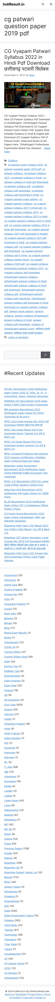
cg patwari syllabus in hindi (26, 177)
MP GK (8, 829)
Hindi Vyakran (12, 733)
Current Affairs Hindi (16, 656)
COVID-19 (9, 647)
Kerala (7, 786)
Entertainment (12, 676)
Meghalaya (10, 819)
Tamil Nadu (10, 925)
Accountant (10, 575)
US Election (10, 973)
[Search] (45, 355)
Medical (8, 815)
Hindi (7, 728)
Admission (10, 580)
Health (8, 719)
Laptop (8, 795)
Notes (7, 834)
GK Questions (12, 699)
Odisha (8, 838)
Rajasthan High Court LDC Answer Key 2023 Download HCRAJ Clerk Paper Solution (26, 557)
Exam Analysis (12, 680)
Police (7, 843)
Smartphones (11, 901)
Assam (8, 608)
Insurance (9, 747)
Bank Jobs (10, 613)
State (7, 910)
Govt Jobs (10, 704)
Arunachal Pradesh (15, 604)
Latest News (11, 800)
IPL (6, 762)
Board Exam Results (15, 632)
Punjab (8, 853)
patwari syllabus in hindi (18, 320)
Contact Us (40, 997)
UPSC (7, 968)
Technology (10, 934)
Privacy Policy (35, 994)
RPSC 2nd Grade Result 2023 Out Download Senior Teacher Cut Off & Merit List (24, 433)
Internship (9, 752)
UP (6, 958)
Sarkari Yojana (12, 886)
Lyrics (7, 805)
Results (8, 877)
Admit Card (10, 584)
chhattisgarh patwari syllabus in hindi (25, 281)
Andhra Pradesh (13, 589)
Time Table (10, 944)
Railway (8, 858)
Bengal (8, 623)
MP (6, 824)
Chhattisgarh (11, 642)
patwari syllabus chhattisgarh (31, 315)
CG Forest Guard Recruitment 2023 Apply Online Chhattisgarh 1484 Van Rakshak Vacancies (24, 517)
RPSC (7, 882)
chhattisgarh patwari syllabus (21, 277)
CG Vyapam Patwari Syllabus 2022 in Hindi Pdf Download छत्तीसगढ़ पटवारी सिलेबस (27, 60)
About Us (10, 994)
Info (6, 743)
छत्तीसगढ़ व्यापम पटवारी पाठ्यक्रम (28, 333)
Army (7, 599)
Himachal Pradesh (14, 723)
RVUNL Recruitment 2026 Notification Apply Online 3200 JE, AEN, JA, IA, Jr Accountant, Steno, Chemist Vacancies (26, 393)
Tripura (8, 949)
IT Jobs (8, 767)
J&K (6, 771)
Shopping (9, 896)
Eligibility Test (12, 671)
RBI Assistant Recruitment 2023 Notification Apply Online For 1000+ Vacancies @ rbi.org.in (24, 413)
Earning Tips (11, 666)
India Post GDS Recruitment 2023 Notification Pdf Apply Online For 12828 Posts (26, 493)
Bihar (7, 628)
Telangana (10, 939)
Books (7, 637)
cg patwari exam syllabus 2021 (25, 164)
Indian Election (12, 738)
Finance (8, 690)
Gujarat (8, 709)
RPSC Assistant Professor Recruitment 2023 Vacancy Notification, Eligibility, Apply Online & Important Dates (26, 457)
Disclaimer (21, 994)
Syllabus (13, 160)
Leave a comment (18, 337)
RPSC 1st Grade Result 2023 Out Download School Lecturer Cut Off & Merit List (24, 445)
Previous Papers (13, 848)
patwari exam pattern (21, 311)
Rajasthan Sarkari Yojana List (20, 872)
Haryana (9, 714)
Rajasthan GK (12, 867)
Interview (9, 757)
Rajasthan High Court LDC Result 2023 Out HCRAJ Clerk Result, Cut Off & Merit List (27, 529)
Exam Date (10, 685)
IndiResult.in (14, 4)
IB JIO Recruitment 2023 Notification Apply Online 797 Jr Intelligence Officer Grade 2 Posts (26, 505)
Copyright (28, 997)
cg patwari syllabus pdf (17, 186)
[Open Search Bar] (43, 4)
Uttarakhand (11, 977)
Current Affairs (12, 652)
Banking (8, 618)
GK (6, 695)
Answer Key (11, 594)
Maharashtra (11, 810)
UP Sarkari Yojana (14, 963)
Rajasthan (10, 862)
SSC (6, 906)
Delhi (7, 661)
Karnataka (10, 781)
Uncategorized (12, 954)
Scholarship (10, 891)
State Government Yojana (18, 915)
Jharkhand (10, 776)
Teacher (8, 930)
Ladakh (8, 791)
